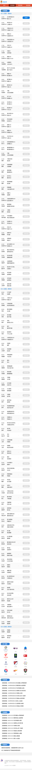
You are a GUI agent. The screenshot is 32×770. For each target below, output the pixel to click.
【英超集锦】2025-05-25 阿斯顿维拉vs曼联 (11, 733)
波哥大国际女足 (10, 513)
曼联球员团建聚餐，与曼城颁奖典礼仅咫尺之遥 (12, 747)
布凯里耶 (9, 349)
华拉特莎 (9, 430)
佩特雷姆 (9, 204)
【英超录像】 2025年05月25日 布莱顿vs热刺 (11, 693)
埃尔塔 (8, 428)
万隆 (8, 90)
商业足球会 (9, 559)
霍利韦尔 (9, 177)
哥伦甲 (3, 566)
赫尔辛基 (9, 316)
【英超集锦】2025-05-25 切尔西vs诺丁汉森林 (12, 728)
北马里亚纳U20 (10, 16)
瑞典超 (3, 367)
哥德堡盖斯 (9, 366)
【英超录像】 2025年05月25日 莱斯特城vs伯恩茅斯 (13, 685)
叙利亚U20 (9, 85)
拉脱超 (3, 240)
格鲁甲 (3, 262)
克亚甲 (3, 464)
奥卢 (8, 326)
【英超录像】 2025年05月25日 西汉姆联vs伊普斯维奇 (14, 683)
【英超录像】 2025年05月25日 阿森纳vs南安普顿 (13, 698)
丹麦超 (3, 373)
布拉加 (8, 479)
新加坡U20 (9, 107)
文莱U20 (9, 138)
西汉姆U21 (9, 104)
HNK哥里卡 (9, 462)
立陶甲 (3, 285)
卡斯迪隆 (9, 498)
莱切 (8, 360)
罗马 (8, 362)
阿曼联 (3, 194)
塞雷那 (8, 538)
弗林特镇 (9, 170)
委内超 (3, 544)
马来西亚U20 (10, 41)
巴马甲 (3, 606)
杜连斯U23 (9, 221)
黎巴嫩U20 (9, 75)
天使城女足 (9, 578)
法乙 (2, 458)
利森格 (8, 621)
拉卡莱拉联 (9, 536)
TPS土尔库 (9, 333)
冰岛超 (3, 492)
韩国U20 (9, 73)
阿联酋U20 (9, 132)
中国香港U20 (10, 339)
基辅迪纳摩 (9, 257)
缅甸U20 (9, 56)
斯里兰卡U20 (10, 58)
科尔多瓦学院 (10, 593)
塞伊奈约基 (9, 328)
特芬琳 (8, 183)
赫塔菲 (8, 402)
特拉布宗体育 (10, 447)
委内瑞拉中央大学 (11, 542)
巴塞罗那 (9, 502)
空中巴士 (9, 176)
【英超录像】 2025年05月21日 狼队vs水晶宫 (11, 701)
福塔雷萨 (9, 553)
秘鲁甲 (3, 509)
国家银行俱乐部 (10, 206)
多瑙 (8, 320)
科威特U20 (9, 47)
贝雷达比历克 (10, 491)
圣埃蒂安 (9, 458)
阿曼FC (9, 193)
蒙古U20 (9, 18)
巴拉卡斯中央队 (10, 589)
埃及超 (3, 206)
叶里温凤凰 (9, 303)
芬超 (2, 294)
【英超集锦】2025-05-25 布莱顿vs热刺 (10, 725)
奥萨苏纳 (9, 400)
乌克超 (3, 257)
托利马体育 (9, 610)
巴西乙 (3, 555)
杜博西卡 (9, 268)
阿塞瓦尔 (9, 521)
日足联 (3, 52)
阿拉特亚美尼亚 (10, 305)
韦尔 (8, 434)
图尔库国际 (9, 309)
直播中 (26, 17)
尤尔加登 (9, 383)
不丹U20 (9, 109)
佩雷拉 (8, 566)
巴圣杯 (3, 549)
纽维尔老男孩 (10, 527)
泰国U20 (9, 130)
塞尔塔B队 (9, 496)
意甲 (2, 362)
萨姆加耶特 (9, 354)
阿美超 (3, 120)
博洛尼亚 (9, 453)
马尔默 (8, 379)
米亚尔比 (9, 385)
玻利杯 (3, 470)
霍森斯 (8, 623)
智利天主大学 (10, 599)
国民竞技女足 (10, 515)
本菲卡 (8, 485)
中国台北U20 (10, 28)
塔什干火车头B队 (11, 68)
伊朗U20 (9, 34)
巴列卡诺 (9, 504)
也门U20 (9, 96)
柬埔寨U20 (9, 98)
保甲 (2, 322)
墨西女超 (3, 617)
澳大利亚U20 (10, 113)
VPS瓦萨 (9, 292)
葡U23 (2, 223)
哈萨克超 (3, 217)
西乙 (2, 498)
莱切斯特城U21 (10, 149)
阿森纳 (8, 475)
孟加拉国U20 (10, 200)
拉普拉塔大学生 (10, 525)
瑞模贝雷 (9, 570)
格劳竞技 (9, 508)
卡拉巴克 (9, 356)
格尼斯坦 (9, 332)
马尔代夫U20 (10, 136)
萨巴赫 (8, 234)
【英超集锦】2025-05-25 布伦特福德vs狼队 (11, 720)
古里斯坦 (9, 62)
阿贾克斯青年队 (10, 413)
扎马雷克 (9, 388)
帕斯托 (8, 564)
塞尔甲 (3, 268)
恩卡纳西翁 (9, 519)
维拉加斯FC (10, 606)
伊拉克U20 (9, 22)
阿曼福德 (9, 187)
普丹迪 (8, 547)
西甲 (2, 402)
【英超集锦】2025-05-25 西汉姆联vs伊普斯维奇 (12, 715)
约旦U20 (9, 227)
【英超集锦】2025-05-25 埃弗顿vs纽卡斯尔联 (12, 723)
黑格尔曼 (9, 285)
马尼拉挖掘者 (10, 92)
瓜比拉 (8, 470)
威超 (2, 160)
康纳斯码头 (9, 172)
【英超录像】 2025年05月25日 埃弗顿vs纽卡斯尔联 (13, 690)
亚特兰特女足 (10, 617)
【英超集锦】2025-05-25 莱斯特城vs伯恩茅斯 (12, 717)
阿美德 (8, 445)
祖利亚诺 (9, 544)
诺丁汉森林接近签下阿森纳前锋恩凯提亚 (10, 750)
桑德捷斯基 (9, 373)
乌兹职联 (3, 64)
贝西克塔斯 (9, 440)
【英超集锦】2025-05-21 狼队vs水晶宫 (10, 738)
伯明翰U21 (9, 143)
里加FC (9, 240)
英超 (2, 475)
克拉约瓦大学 (10, 407)
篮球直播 (28, 5)
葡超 (2, 481)
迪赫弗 (8, 194)
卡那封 (8, 210)
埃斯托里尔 (9, 487)
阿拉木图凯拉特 (10, 217)
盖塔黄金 (9, 274)
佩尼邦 (8, 160)
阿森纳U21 (9, 419)
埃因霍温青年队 (10, 411)
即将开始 (26, 23)
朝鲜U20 (9, 126)
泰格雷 (8, 587)
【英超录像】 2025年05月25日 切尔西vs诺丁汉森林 (13, 695)
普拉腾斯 (9, 532)
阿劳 (8, 436)
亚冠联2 (3, 92)
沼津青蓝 (9, 52)
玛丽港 (8, 343)
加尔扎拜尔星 (10, 492)
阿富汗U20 (9, 229)
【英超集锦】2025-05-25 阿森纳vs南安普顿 (11, 730)
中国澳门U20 (10, 30)
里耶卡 (8, 464)
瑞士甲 (3, 436)
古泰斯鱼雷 (9, 261)
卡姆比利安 (9, 159)
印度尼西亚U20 (10, 39)
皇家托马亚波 (10, 582)
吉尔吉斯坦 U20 (11, 244)
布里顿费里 (9, 164)
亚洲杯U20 (4, 18)
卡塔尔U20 (9, 297)
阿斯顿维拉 (9, 474)
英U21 (2, 103)
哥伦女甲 (3, 515)
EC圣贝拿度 (10, 561)
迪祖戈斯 (9, 283)
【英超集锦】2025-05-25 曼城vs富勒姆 (10, 736)
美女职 (3, 578)
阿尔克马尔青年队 (11, 422)
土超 (2, 441)
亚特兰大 (9, 451)
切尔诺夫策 (9, 255)
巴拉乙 (3, 521)
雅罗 (8, 345)
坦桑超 (3, 274)
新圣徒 (8, 212)
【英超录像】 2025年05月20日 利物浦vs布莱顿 (12, 706)
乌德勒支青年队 (10, 424)
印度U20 (9, 87)
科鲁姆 (8, 441)
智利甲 (3, 538)
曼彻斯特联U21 (10, 147)
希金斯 (8, 600)
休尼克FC (9, 121)
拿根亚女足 (9, 616)
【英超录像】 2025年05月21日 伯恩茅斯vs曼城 (12, 703)
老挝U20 (9, 115)
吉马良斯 (9, 481)
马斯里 (8, 394)
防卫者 (8, 530)
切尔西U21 (9, 102)
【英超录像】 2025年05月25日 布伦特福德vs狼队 (13, 688)
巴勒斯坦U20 (10, 35)
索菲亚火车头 (10, 322)
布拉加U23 (9, 223)
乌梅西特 (9, 604)
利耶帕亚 (9, 238)
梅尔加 (8, 510)
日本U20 (9, 45)
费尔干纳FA (10, 69)
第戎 (8, 457)
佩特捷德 (9, 390)
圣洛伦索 (9, 595)
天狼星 (8, 377)
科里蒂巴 (9, 572)
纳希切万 (9, 232)
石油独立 (9, 583)
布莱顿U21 (9, 417)
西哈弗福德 (9, 181)
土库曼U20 (9, 24)
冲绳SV (8, 51)
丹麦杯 (3, 623)
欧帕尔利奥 (9, 555)
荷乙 (2, 413)
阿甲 (2, 527)
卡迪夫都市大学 (10, 189)
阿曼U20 (9, 299)
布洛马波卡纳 (10, 368)
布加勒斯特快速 (10, 405)
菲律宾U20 (9, 246)
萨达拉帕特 (9, 119)
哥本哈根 (9, 371)
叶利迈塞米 (9, 215)
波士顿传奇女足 (10, 576)
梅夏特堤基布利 (10, 263)
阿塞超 (3, 234)
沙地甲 (3, 350)
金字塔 (8, 396)
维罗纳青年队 (10, 251)
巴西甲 (3, 572)
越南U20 (9, 124)
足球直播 (12, 5)
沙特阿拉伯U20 (10, 337)
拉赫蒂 (8, 294)
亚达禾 (8, 350)
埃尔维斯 (9, 315)
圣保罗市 (9, 549)
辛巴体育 (9, 272)
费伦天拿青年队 (10, 249)
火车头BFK (9, 64)
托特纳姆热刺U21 (11, 141)
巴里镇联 (9, 166)
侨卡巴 (8, 612)
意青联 (3, 251)
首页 (4, 5)
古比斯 (8, 311)
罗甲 (2, 407)
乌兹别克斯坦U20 (11, 198)
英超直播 (20, 5)
